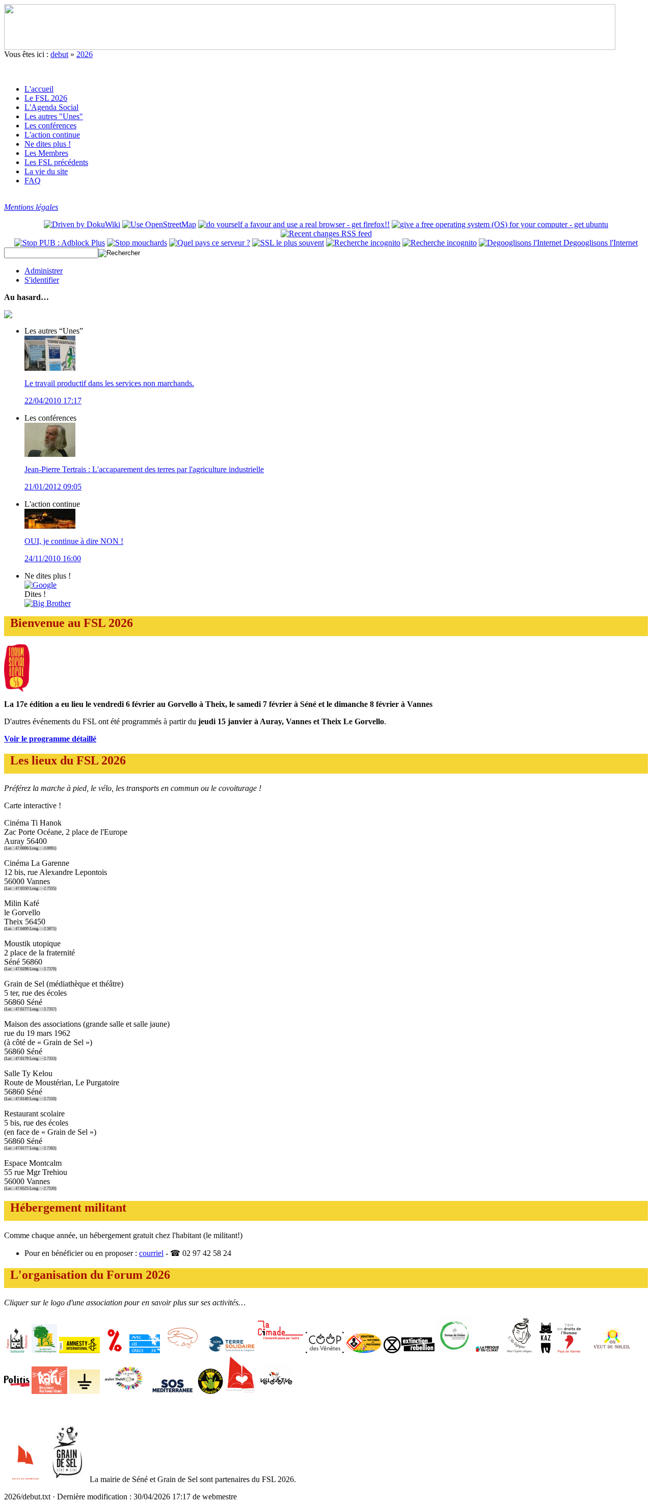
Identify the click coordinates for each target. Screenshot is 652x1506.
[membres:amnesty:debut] (79, 1350)
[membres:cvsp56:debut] (364, 1350)
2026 (84, 54)
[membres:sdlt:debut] (84, 1391)
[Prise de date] (439, 242)
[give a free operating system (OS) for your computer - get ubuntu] (500, 224)
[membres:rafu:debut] (49, 1391)
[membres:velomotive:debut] (275, 1391)
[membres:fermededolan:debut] (454, 1350)
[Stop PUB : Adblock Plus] (59, 242)
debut (59, 54)
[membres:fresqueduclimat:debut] (487, 1350)
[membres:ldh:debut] (569, 1350)
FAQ (32, 180)
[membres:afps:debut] (17, 1350)
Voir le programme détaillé (50, 738)
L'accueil (38, 89)
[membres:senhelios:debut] (125, 1391)
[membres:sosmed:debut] (173, 1391)
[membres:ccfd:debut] (230, 1350)
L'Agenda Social (51, 107)
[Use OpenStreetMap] (159, 224)
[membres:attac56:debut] (114, 1350)
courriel (151, 1253)
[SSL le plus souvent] (288, 242)
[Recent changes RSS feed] (326, 233)
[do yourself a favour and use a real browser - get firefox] (294, 224)
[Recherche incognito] (363, 242)
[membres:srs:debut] (240, 1391)
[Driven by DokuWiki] (82, 224)
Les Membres (46, 153)
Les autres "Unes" (53, 116)
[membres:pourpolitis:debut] (17, 1391)
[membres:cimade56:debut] (281, 1350)
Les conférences (50, 125)
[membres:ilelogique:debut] (519, 1350)
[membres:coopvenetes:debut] (325, 1350)
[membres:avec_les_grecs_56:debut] (144, 1350)
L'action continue (52, 134)
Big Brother (52, 603)
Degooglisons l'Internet (599, 242)
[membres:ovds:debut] (612, 1350)
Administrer (43, 270)
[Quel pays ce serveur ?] (209, 242)
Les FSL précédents (56, 162)
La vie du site (46, 171)
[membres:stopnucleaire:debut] (210, 1391)
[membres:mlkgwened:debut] (182, 1350)
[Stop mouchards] (137, 242)
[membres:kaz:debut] (545, 1350)
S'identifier (41, 280)
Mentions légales (31, 207)
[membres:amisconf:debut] (44, 1350)
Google (45, 585)
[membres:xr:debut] (409, 1350)
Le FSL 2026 (45, 98)
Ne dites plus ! (47, 144)
